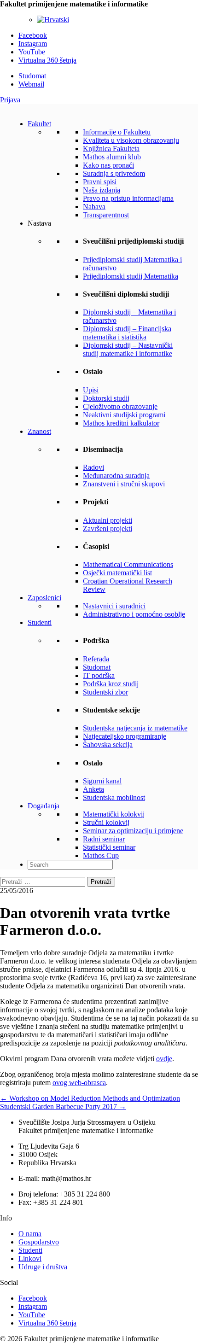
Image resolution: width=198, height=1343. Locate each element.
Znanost (39, 431)
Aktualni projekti (107, 520)
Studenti (40, 622)
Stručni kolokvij (106, 822)
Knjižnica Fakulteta (111, 148)
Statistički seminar (109, 847)
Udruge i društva (42, 1267)
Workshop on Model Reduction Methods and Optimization (90, 1098)
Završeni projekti (107, 528)
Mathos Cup (101, 855)
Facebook (32, 35)
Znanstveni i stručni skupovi (124, 484)
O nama (29, 1234)
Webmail (31, 84)
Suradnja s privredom (114, 173)
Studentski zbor (105, 692)
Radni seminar (104, 839)
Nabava (94, 206)
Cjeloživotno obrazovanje (120, 406)
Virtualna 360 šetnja (47, 60)
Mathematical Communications (128, 564)
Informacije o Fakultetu (117, 132)
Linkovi (29, 1258)
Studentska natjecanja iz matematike (135, 728)
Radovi (93, 467)
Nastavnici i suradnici (114, 606)
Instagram (32, 43)
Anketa (93, 789)
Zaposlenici (44, 597)
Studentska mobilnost (114, 797)
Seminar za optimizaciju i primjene (133, 831)
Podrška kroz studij (111, 684)
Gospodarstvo (38, 1242)
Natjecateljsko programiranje (124, 736)
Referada (96, 659)
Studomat (32, 76)
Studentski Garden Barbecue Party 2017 (63, 1106)
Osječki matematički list (117, 573)
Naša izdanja (101, 190)
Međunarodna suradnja (116, 475)
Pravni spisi (99, 182)
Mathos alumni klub (112, 157)
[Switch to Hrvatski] (53, 19)
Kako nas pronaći (108, 165)
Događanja (43, 806)
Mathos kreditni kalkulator (121, 423)
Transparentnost (106, 215)
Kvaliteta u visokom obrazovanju (131, 140)
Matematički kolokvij (114, 814)
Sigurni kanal (102, 781)
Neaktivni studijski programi (124, 415)
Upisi (91, 390)
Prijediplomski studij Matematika (130, 276)
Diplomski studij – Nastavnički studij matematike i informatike (128, 349)
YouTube (31, 52)
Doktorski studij (106, 398)
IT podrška (99, 675)
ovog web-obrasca (79, 1082)
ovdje (164, 1059)
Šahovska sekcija (108, 744)
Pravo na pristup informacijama (128, 198)
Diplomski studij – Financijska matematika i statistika (127, 333)
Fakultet (39, 124)
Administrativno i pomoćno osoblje (134, 614)
